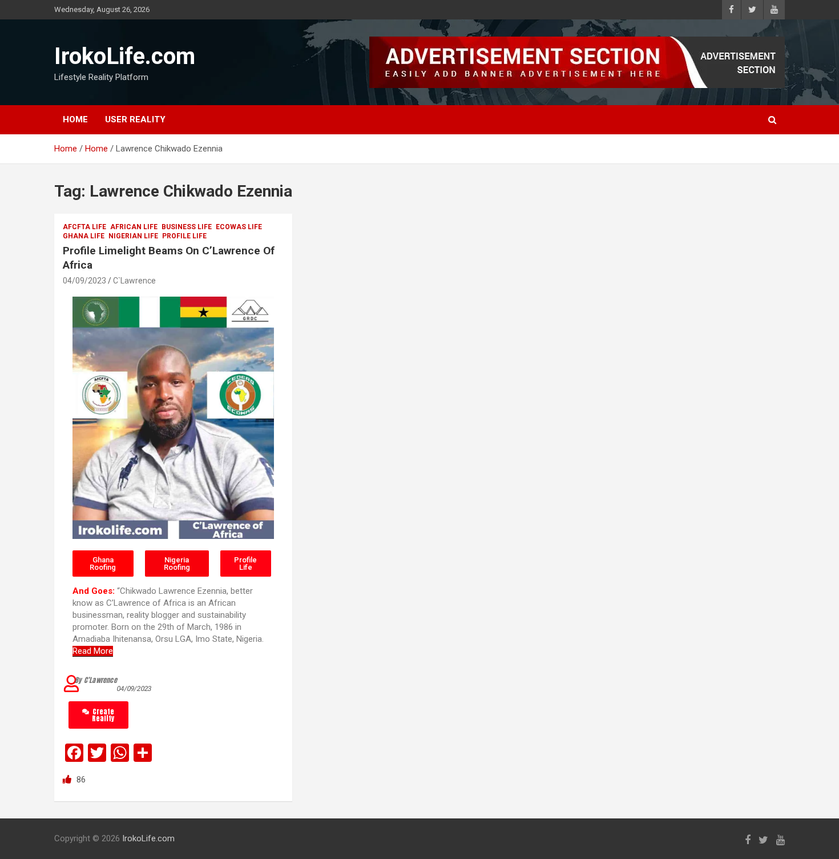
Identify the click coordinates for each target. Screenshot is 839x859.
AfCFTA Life (84, 227)
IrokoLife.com (124, 56)
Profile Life (184, 236)
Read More (92, 651)
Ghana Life (83, 236)
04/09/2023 (84, 280)
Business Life (187, 227)
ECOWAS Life (239, 227)
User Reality (135, 119)
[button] (103, 563)
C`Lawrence (134, 280)
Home (75, 119)
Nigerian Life (133, 236)
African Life (134, 227)
